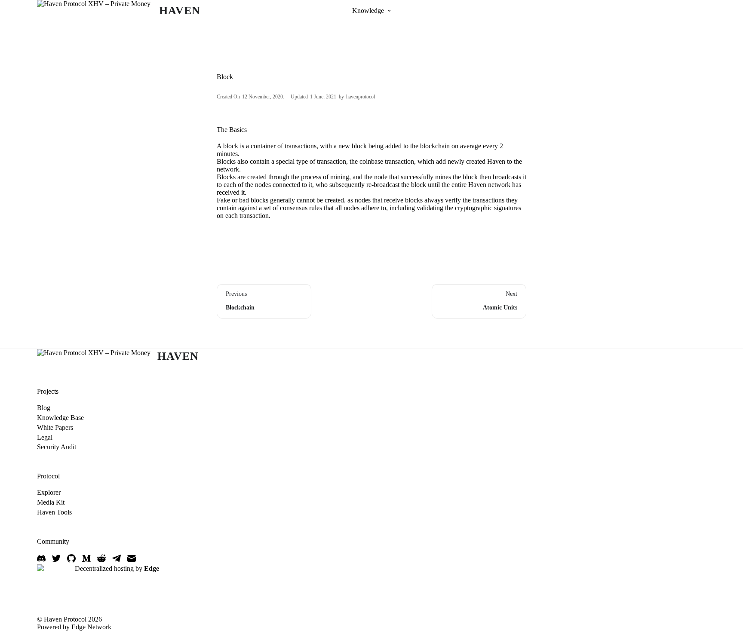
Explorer (49, 492)
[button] (389, 11)
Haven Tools (54, 512)
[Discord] (41, 558)
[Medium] (86, 558)
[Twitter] (56, 558)
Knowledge (368, 10)
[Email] (131, 558)
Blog (43, 407)
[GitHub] (71, 558)
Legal (44, 437)
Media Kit (50, 502)
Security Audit (56, 446)
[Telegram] (116, 558)
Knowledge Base (60, 417)
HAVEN (179, 10)
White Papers (55, 427)
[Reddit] (101, 558)
